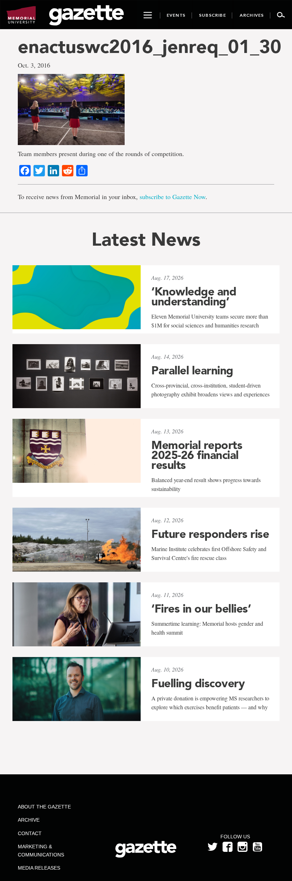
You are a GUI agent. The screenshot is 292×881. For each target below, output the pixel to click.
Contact (30, 833)
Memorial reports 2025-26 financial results (196, 455)
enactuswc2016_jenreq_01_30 (146, 46)
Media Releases (39, 868)
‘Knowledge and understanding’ (193, 296)
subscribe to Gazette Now (172, 196)
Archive (29, 820)
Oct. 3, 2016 (34, 65)
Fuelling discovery (198, 683)
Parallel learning (192, 370)
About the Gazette (44, 807)
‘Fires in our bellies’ (201, 609)
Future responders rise (210, 534)
